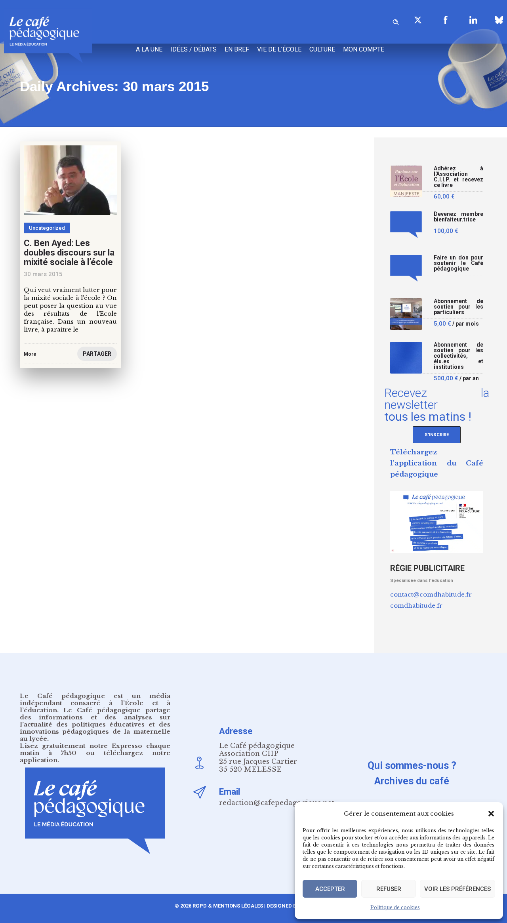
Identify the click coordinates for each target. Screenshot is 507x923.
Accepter (330, 888)
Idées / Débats (193, 49)
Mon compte (363, 49)
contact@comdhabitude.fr (431, 594)
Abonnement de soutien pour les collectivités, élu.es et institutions (458, 356)
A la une (149, 49)
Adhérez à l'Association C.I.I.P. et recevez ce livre (458, 177)
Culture (322, 49)
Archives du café (411, 781)
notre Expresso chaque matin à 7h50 (95, 749)
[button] (491, 814)
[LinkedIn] (473, 20)
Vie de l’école (279, 49)
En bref (237, 49)
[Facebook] (445, 20)
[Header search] (395, 20)
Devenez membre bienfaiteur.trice (458, 217)
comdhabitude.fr (416, 605)
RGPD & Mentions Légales (228, 906)
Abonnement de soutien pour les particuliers (458, 306)
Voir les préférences (457, 888)
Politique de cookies (395, 907)
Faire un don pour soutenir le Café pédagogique (458, 263)
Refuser (388, 888)
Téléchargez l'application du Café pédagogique (436, 463)
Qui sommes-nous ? (412, 765)
